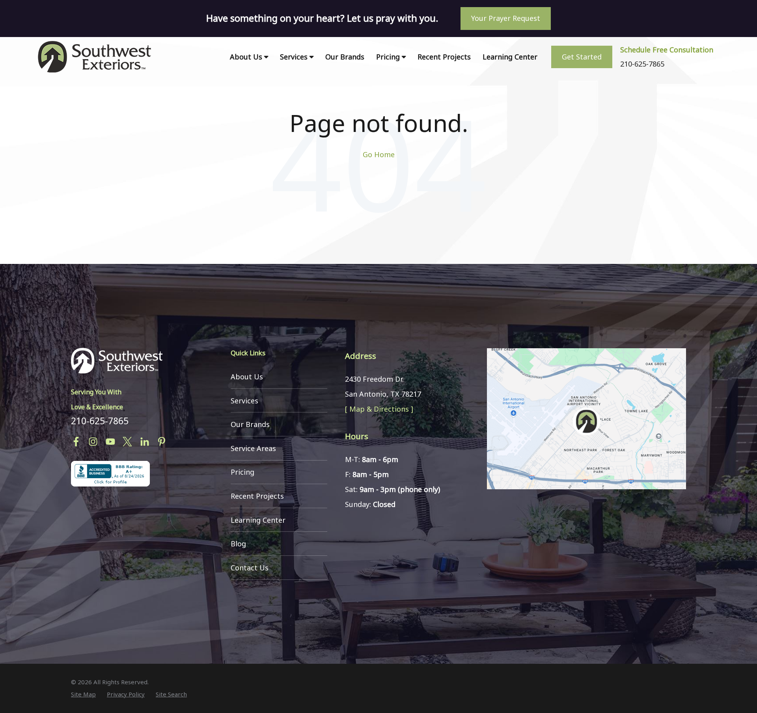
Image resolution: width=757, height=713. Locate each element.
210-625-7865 (100, 420)
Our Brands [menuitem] (344, 56)
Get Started (582, 56)
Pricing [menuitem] (388, 56)
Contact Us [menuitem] (249, 567)
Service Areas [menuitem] (253, 448)
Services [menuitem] (294, 56)
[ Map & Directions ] (379, 409)
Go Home (379, 154)
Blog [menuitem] (238, 543)
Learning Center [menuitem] (510, 56)
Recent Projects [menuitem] (444, 56)
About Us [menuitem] (246, 56)
